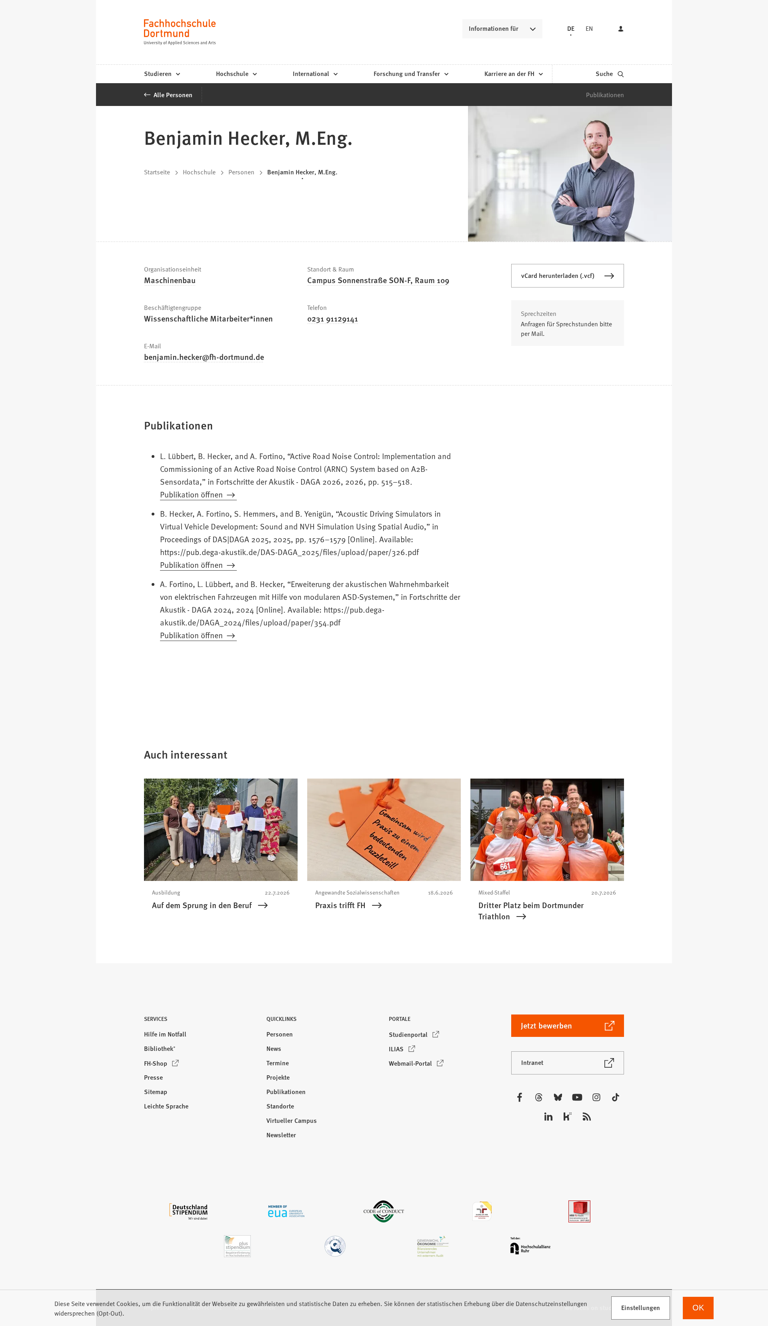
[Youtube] (577, 1097)
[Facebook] (519, 1097)
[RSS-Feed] (586, 1116)
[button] (200, 1021)
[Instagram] (596, 1097)
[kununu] (567, 1116)
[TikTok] (615, 1097)
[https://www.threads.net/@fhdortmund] (538, 1097)
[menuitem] (162, 74)
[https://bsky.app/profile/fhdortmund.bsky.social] (558, 1097)
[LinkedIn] (548, 1116)
